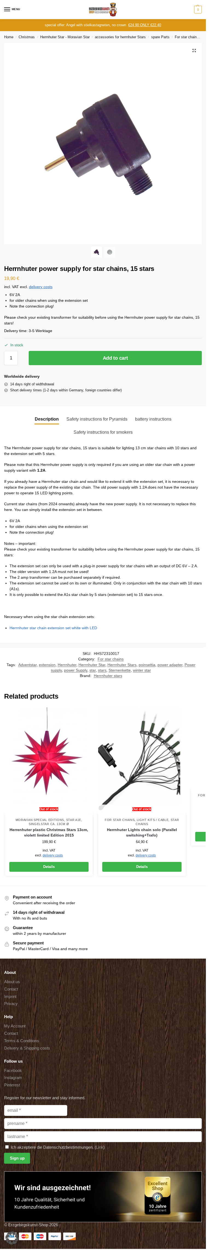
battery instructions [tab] (153, 419)
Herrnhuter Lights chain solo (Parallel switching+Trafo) (142, 832)
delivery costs (40, 287)
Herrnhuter (67, 665)
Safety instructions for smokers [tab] (103, 432)
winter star (142, 670)
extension (47, 665)
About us (12, 982)
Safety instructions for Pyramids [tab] (96, 419)
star (92, 670)
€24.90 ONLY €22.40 (144, 25)
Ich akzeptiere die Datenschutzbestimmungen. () (57, 1147)
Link (99, 1147)
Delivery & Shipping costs (27, 1048)
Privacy (11, 1003)
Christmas (27, 37)
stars (102, 670)
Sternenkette (120, 670)
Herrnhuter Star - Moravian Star (65, 37)
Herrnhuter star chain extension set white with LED (53, 628)
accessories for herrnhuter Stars (120, 37)
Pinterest (12, 1085)
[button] (197, 9)
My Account (14, 1026)
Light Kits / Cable (153, 819)
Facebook (13, 1070)
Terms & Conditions (21, 1041)
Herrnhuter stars (108, 676)
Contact (11, 989)
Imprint (10, 996)
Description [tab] (47, 419)
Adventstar (27, 665)
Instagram (13, 1077)
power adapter (170, 665)
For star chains (187, 37)
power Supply (75, 670)
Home (8, 37)
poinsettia (147, 665)
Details (49, 867)
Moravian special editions (40, 819)
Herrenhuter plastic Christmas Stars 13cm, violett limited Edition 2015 (49, 832)
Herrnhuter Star (91, 665)
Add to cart (115, 358)
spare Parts (160, 37)
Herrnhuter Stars (121, 665)
